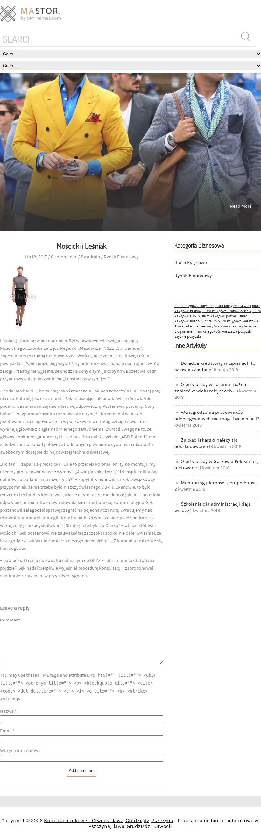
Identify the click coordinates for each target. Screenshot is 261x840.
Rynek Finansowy (193, 275)
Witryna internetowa (20, 750)
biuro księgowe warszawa (238, 321)
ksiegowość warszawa (220, 332)
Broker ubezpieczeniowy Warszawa (202, 326)
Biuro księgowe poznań (219, 316)
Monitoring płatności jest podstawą (219, 482)
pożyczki (245, 332)
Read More (240, 206)
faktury (237, 326)
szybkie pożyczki (187, 337)
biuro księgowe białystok (194, 306)
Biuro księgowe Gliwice (233, 306)
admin (93, 257)
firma (197, 332)
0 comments (63, 257)
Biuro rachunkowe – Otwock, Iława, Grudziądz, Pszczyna (108, 820)
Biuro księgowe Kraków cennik (226, 311)
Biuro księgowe (190, 262)
